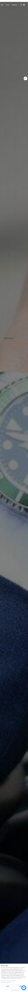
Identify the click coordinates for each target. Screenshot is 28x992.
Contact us (14, 5)
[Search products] (25, 78)
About (7, 5)
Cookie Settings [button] (14, 990)
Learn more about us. (6, 982)
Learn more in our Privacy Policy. (8, 980)
